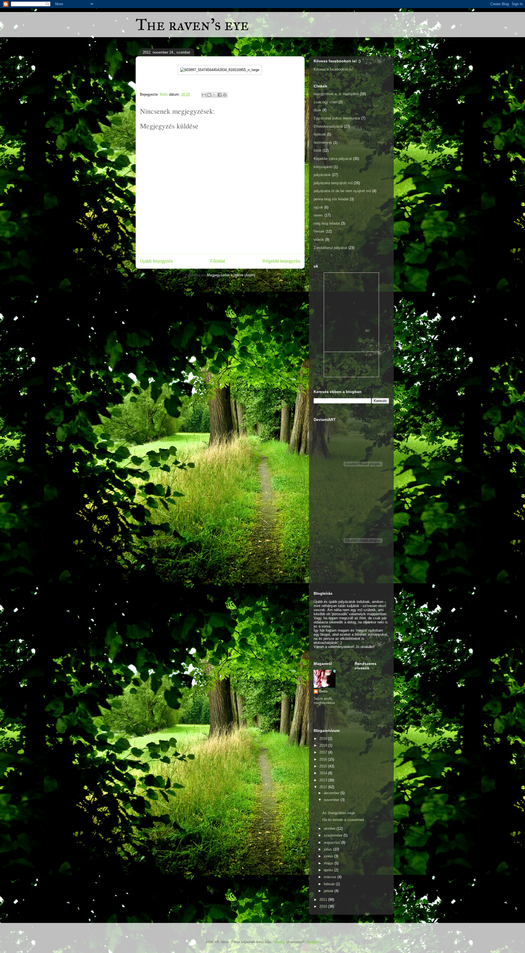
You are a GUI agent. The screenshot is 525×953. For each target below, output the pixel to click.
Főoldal (217, 261)
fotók (318, 150)
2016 (323, 759)
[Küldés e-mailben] (204, 95)
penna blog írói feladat (331, 199)
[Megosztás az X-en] (214, 95)
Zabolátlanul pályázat (330, 248)
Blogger (312, 942)
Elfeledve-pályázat (328, 126)
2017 (323, 752)
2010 (323, 906)
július (328, 849)
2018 (323, 745)
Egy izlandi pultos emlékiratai (337, 118)
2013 (323, 780)
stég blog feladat (327, 223)
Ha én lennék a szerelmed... (344, 820)
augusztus (332, 842)
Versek (319, 231)
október (330, 828)
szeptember (333, 835)
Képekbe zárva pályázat (333, 159)
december (332, 793)
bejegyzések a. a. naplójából (336, 94)
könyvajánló (323, 167)
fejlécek (320, 134)
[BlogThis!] (209, 95)
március (330, 877)
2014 (323, 773)
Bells (323, 691)
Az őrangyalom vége (338, 813)
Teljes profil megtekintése (324, 701)
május (329, 863)
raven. (318, 215)
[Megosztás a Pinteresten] (225, 95)
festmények (323, 142)
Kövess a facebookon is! (333, 69)
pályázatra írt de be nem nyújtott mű (342, 191)
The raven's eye (192, 24)
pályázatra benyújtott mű (333, 183)
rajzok (318, 207)
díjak (317, 110)
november (332, 800)
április (329, 870)
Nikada (278, 942)
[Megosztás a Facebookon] (219, 95)
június (329, 856)
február (330, 884)
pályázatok (322, 175)
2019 (323, 739)
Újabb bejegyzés (156, 261)
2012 (323, 787)
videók (319, 239)
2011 (323, 900)
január (329, 891)
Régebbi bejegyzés (281, 261)
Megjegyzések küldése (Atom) (231, 275)
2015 (323, 766)
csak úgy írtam (325, 102)
